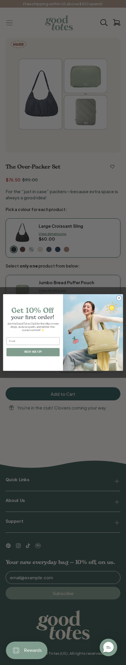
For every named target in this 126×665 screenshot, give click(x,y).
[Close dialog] (119, 298)
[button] (108, 647)
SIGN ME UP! (33, 352)
